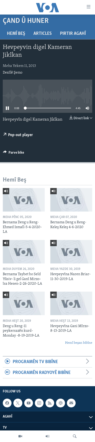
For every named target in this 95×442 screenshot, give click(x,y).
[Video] (20, 436)
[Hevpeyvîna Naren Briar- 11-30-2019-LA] (71, 251)
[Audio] (47, 436)
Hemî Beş (16, 33)
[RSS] (49, 403)
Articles (42, 33)
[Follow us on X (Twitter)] (17, 403)
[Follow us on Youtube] (28, 403)
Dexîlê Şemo (12, 73)
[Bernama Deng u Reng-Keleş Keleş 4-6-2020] (71, 200)
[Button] (13, 153)
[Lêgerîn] (75, 436)
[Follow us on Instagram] (39, 403)
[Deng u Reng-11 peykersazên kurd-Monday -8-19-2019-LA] (24, 303)
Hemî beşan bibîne (78, 343)
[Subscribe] (71, 403)
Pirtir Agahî (73, 33)
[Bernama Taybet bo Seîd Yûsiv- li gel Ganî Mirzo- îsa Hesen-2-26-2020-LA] (24, 251)
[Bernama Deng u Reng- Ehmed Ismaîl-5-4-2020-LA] (24, 200)
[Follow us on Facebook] (7, 403)
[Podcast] (60, 403)
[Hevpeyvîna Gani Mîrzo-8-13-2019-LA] (71, 303)
